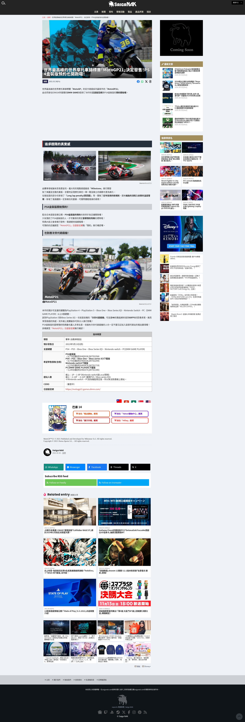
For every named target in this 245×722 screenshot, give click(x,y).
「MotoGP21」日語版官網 (71, 225)
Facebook (96, 467)
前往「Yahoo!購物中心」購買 (129, 414)
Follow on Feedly (57, 482)
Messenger (75, 467)
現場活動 (120, 11)
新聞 (104, 11)
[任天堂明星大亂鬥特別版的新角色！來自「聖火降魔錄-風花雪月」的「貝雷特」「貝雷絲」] (170, 147)
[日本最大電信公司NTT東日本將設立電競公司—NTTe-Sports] (192, 147)
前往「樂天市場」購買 (88, 420)
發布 (111, 11)
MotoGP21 (148, 183)
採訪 (149, 11)
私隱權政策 (90, 680)
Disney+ (148, 666)
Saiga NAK (122, 4)
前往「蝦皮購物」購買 (88, 414)
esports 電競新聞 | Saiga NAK (122, 707)
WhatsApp (53, 467)
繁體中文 (236, 2)
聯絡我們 (67, 680)
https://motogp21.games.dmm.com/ (82, 389)
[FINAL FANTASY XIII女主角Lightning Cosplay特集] (192, 195)
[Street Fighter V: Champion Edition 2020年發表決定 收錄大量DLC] (170, 171)
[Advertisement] (97, 118)
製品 (130, 11)
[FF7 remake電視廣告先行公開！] (192, 171)
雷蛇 (138, 666)
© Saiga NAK (122, 716)
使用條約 (78, 680)
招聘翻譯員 (102, 680)
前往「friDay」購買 (125, 420)
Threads (117, 467)
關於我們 (57, 680)
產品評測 (139, 11)
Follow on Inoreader (111, 482)
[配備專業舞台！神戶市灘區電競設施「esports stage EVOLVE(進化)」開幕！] (170, 195)
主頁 (96, 11)
